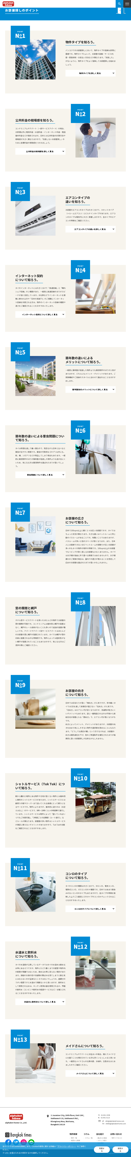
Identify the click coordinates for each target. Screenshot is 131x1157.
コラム (86, 1134)
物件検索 (73, 1134)
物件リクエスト (117, 1138)
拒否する (120, 1149)
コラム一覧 (89, 1138)
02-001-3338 (105, 1115)
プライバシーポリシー (66, 1146)
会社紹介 (100, 1134)
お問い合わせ (116, 1134)
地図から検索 (75, 1140)
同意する (102, 1149)
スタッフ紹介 (102, 1140)
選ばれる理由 (102, 1138)
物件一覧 (74, 1138)
